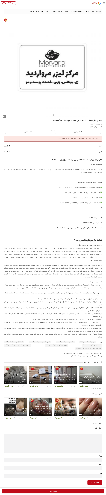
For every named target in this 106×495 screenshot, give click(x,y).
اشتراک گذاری (28, 132)
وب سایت (99, 473)
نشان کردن (77, 132)
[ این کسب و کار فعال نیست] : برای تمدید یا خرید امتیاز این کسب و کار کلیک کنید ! (78, 138)
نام (100, 456)
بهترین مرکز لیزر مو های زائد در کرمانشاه (56, 345)
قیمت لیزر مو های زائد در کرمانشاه (92, 345)
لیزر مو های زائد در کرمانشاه (87, 342)
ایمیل (100, 464)
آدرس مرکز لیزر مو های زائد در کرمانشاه (40, 342)
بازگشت (98, 11)
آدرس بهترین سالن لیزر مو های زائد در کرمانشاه (17, 345)
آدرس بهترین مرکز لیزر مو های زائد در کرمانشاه (88, 348)
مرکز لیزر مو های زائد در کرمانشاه (65, 342)
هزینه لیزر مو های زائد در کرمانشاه (14, 342)
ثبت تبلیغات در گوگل (8, 3)
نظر (101, 433)
